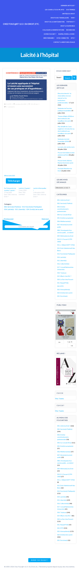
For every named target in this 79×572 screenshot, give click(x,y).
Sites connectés (63, 38)
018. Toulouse (61, 273)
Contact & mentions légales (64, 42)
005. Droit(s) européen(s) (65, 218)
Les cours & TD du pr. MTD (54, 9)
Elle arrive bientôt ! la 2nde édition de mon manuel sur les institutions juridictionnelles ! (64, 98)
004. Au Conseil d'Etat (64, 215)
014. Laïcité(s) (9, 209)
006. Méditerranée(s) (64, 221)
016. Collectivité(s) (63, 264)
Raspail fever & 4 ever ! (66, 34)
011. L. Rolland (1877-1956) (66, 245)
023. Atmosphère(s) (63, 289)
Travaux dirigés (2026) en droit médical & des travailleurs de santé (66, 118)
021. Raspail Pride (63, 283)
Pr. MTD (9, 104)
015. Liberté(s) (20, 209)
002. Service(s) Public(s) (12, 207)
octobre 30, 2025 (21, 104)
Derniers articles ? (68, 5)
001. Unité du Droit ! (63, 200)
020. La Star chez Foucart (65, 279)
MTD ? (73, 38)
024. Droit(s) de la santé (34, 209)
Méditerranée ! (49, 38)
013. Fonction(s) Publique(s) (32, 207)
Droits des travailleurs (60, 18)
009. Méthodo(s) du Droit (65, 236)
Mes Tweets (59, 398)
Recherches (70, 30)
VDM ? (73, 18)
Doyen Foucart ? (50, 34)
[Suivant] (71, 345)
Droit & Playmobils (67, 26)
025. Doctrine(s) (62, 296)
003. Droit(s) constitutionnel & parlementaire (63, 209)
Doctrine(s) (70, 9)
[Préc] (60, 342)
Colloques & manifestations (53, 30)
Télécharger (14, 180)
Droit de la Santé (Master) (54, 22)
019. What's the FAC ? (64, 276)
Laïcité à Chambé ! (24, 188)
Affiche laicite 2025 (9, 175)
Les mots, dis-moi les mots (66, 147)
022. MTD (60, 286)
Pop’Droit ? (71, 22)
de (69, 342)
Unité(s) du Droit (68, 13)
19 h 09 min (34, 104)
